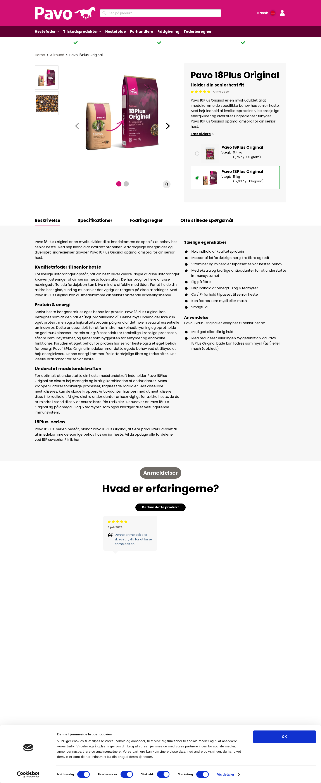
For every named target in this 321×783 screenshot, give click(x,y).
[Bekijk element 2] (126, 183)
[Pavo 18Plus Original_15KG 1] (47, 78)
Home (40, 54)
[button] (282, 13)
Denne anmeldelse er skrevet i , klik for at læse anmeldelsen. (133, 539)
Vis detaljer (225, 774)
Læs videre (201, 133)
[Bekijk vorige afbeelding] (77, 126)
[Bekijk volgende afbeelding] (168, 126)
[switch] (127, 774)
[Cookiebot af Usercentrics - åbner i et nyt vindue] (28, 774)
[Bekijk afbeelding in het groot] (167, 184)
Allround (57, 54)
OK (284, 736)
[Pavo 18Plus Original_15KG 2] (47, 103)
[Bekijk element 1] (118, 183)
